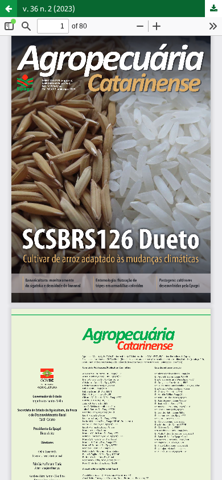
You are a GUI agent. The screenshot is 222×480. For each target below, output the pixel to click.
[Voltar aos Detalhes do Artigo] (8, 8)
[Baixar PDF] (213, 8)
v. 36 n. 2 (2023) (49, 8)
